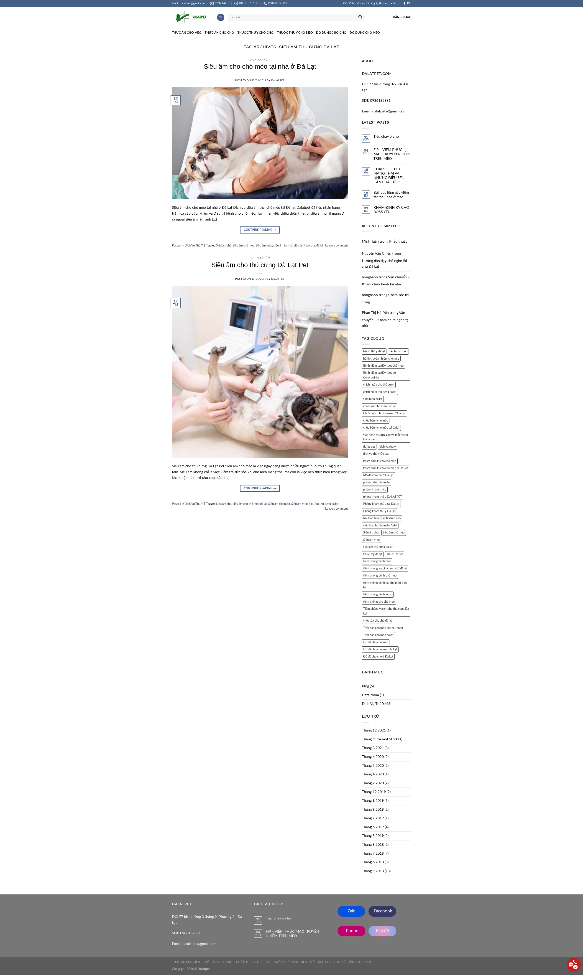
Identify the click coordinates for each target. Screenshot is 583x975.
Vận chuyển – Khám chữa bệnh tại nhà (385, 319)
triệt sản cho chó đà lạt (377, 620)
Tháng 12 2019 (374, 792)
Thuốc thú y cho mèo (295, 32)
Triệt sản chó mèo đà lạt (378, 635)
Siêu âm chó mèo (243, 245)
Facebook (382, 911)
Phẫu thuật (398, 241)
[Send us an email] (408, 3)
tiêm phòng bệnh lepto (377, 594)
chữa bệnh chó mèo (375, 420)
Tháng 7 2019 (373, 818)
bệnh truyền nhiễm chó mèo (381, 358)
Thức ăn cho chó (219, 32)
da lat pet (369, 446)
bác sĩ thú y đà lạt (374, 351)
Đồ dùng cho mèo (365, 32)
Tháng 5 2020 (373, 765)
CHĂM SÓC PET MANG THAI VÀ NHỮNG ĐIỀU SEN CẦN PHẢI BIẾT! (388, 175)
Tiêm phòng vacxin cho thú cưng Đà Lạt (386, 611)
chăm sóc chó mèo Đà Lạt (379, 406)
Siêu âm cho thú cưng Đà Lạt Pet (259, 265)
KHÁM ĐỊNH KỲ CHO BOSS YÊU (391, 210)
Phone (351, 931)
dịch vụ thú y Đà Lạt (376, 453)
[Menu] (220, 17)
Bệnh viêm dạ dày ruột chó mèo (383, 365)
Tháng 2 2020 (373, 783)
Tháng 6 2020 (373, 757)
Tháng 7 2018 (373, 853)
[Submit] (360, 17)
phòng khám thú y (374, 489)
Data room (370, 695)
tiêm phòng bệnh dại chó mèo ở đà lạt (385, 585)
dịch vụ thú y (387, 446)
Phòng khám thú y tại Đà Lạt (381, 504)
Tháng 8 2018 (373, 844)
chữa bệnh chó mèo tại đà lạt (381, 427)
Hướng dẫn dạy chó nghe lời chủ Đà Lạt (384, 264)
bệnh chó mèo (398, 351)
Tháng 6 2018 (373, 862)
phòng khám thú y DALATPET (382, 496)
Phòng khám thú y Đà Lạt (379, 511)
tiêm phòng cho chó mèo (379, 601)
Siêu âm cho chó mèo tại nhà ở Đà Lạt (260, 66)
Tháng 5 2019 (373, 836)
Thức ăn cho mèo (187, 32)
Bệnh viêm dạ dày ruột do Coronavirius (379, 375)
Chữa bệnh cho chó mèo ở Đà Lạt (384, 413)
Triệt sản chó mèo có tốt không (383, 628)
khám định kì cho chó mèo (379, 461)
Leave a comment (336, 245)
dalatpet (277, 80)
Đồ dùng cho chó (331, 32)
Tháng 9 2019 (373, 800)
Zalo (351, 911)
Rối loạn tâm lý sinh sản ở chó (382, 518)
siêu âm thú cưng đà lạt (308, 245)
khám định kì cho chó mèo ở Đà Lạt (385, 468)
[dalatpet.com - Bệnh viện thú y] (191, 17)
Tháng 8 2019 (373, 809)
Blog (365, 686)
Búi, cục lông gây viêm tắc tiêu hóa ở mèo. (391, 195)
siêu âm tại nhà (283, 245)
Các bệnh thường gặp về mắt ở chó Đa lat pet (385, 437)
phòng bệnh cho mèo (376, 482)
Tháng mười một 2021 (379, 739)
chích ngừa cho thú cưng (378, 384)
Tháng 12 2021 (374, 730)
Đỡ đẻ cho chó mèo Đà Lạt (380, 649)
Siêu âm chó (223, 245)
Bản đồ (382, 931)
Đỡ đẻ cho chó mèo (375, 642)
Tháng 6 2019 (373, 827)
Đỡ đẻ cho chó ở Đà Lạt (378, 656)
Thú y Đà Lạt (394, 554)
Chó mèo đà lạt (372, 399)
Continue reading (260, 230)
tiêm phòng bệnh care (377, 561)
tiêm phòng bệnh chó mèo (379, 575)
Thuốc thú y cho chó (256, 32)
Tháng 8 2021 (373, 748)
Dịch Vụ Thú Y (260, 59)
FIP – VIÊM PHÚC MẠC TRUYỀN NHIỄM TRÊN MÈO (391, 154)
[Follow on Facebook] (404, 3)
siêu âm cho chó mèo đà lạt (250, 504)
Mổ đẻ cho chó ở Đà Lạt (378, 475)
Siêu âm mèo (264, 245)
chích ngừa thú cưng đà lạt (379, 392)
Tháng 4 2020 (373, 774)
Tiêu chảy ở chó (386, 136)
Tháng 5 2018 (373, 871)
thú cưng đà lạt (372, 554)
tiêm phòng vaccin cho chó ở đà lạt (385, 568)
